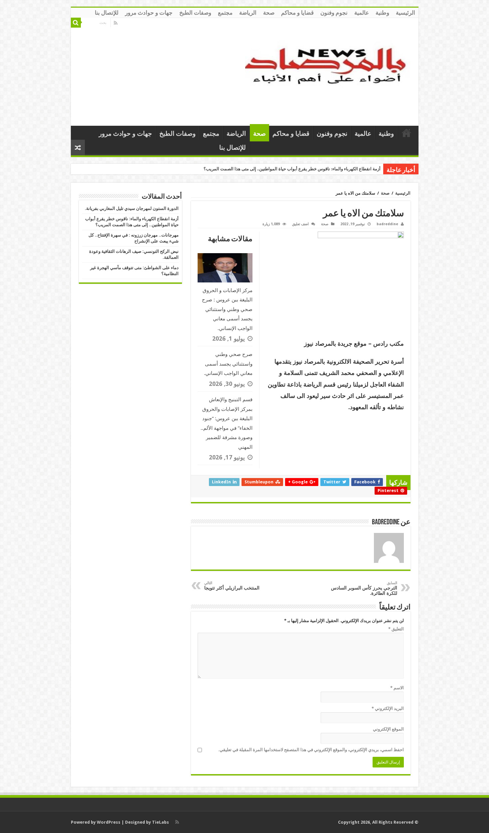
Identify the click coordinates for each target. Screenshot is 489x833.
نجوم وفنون (334, 12)
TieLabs (160, 822)
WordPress (108, 822)
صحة (268, 12)
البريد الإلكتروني (388, 708)
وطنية (382, 12)
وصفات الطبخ (195, 12)
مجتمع (225, 12)
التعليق (396, 628)
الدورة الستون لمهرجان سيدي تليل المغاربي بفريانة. (132, 208)
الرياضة (247, 12)
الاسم (397, 687)
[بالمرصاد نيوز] (329, 71)
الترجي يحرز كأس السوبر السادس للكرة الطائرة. (364, 588)
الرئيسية (405, 12)
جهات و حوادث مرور (149, 12)
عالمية (361, 12)
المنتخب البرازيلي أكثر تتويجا (231, 585)
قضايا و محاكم (297, 12)
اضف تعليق (300, 224)
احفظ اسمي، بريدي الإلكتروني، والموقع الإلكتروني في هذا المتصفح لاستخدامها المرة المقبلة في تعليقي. (311, 749)
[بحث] (76, 23)
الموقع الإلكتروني (388, 729)
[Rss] (115, 23)
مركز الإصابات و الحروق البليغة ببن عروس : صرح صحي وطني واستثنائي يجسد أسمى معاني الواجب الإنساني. (227, 309)
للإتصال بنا (106, 12)
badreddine (387, 224)
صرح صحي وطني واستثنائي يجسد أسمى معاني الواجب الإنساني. (228, 363)
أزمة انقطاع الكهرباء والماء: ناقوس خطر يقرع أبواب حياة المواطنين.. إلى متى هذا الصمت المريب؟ (292, 168)
